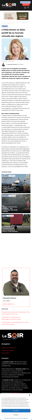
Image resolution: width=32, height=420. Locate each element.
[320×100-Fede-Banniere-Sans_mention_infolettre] (16, 16)
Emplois (26, 4)
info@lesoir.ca (16, 393)
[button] (29, 395)
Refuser (16, 415)
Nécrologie (25, 2)
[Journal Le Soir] (9, 5)
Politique (9, 22)
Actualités (4, 22)
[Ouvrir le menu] (25, 7)
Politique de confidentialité (10, 418)
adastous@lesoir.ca (9, 304)
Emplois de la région (8, 350)
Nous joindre (5, 353)
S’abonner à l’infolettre (9, 348)
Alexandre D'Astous (12, 64)
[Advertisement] (16, 250)
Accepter (16, 410)
